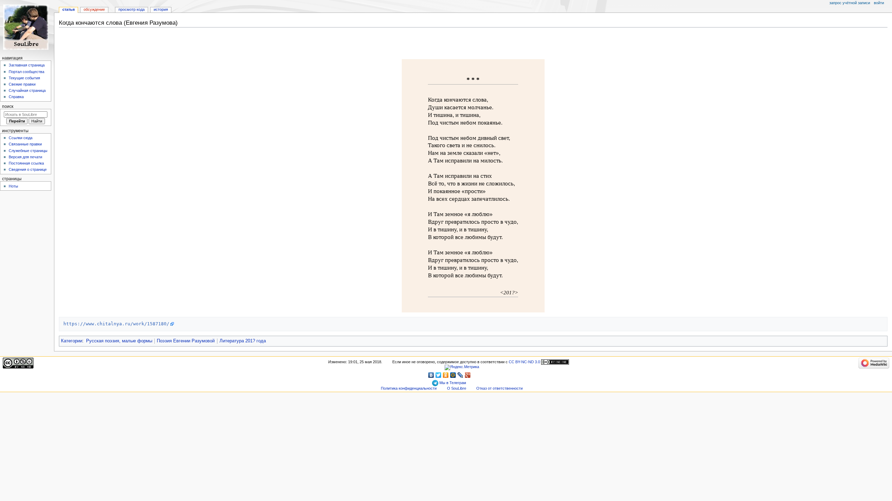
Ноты (13, 186)
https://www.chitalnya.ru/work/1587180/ (116, 323)
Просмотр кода (131, 9)
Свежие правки (22, 84)
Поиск (7, 106)
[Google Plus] (467, 375)
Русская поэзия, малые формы (119, 341)
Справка (16, 97)
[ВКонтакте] (431, 375)
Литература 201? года (243, 341)
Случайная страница (27, 90)
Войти (879, 3)
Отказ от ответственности (499, 388)
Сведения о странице (28, 169)
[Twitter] (438, 375)
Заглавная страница (27, 65)
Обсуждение (94, 9)
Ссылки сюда (20, 138)
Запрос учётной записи (849, 3)
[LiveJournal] (460, 375)
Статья (68, 9)
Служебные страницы (28, 151)
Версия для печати (25, 157)
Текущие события (24, 78)
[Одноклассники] (445, 375)
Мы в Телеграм (452, 383)
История (161, 9)
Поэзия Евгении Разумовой (186, 341)
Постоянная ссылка (26, 163)
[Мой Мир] (453, 375)
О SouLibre (456, 388)
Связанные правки (25, 144)
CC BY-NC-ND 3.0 (524, 362)
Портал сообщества (26, 72)
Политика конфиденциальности (409, 388)
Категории (71, 341)
